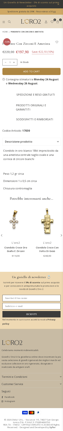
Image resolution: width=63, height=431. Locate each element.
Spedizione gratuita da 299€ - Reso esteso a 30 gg (31, 11)
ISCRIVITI (31, 314)
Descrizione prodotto (18, 141)
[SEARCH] (9, 21)
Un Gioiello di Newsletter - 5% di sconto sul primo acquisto (31, 4)
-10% (7, 41)
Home (5, 32)
